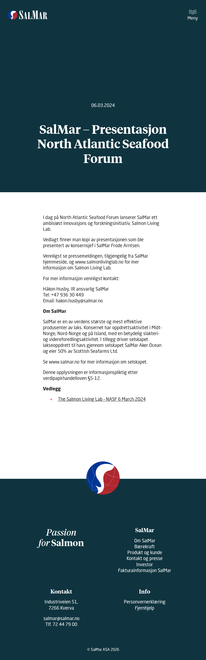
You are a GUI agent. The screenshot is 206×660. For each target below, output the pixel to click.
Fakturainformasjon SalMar (144, 570)
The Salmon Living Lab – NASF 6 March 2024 (102, 399)
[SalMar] (27, 15)
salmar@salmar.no (61, 618)
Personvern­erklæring (144, 602)
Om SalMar (144, 540)
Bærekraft (144, 546)
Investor (144, 564)
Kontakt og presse (145, 558)
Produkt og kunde (144, 552)
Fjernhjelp (144, 608)
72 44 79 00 (65, 624)
